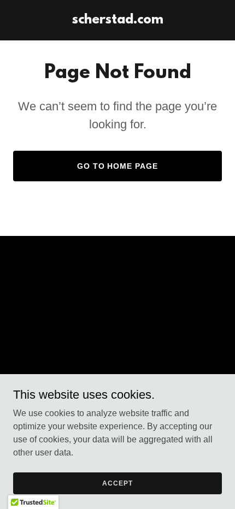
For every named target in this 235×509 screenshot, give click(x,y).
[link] (117, 20)
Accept (117, 483)
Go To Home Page (117, 166)
